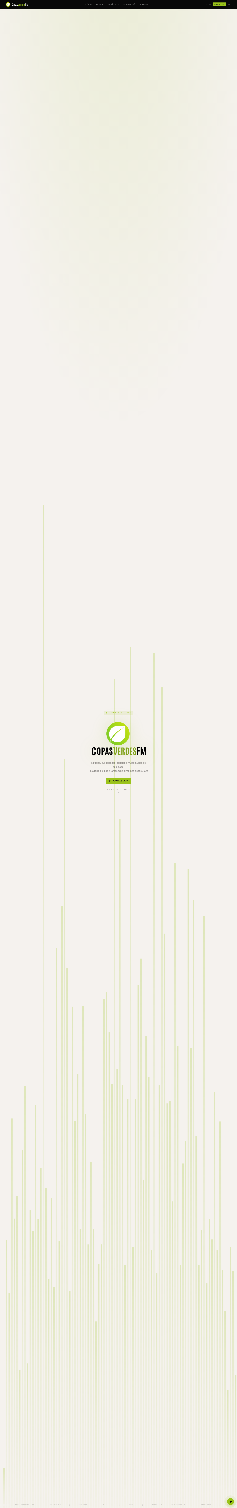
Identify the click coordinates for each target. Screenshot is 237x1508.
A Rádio (99, 4)
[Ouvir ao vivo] (230, 1501)
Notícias (113, 4)
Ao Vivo (220, 4)
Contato (144, 4)
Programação (129, 4)
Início (88, 4)
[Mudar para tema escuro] (229, 4)
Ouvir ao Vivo (120, 781)
